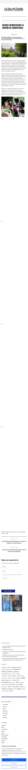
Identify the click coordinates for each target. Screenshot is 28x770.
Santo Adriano (4, 738)
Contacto (5, 715)
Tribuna (4, 708)
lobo (11, 682)
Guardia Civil (8, 680)
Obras (18, 682)
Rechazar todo (14, 767)
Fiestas (9, 678)
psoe (17, 684)
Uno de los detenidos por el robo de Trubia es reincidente (14, 542)
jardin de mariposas (13, 531)
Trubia (2, 742)
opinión (22, 682)
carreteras (13, 673)
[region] (14, 757)
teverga (10, 689)
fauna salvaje (4, 678)
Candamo (16, 671)
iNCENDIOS (14, 680)
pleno (7, 684)
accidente (4, 667)
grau (3, 680)
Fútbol (13, 678)
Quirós (2, 733)
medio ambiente (21, 531)
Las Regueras (6, 682)
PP (9, 684)
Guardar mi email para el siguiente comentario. (13, 574)
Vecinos (3, 691)
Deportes (14, 675)
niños (2, 533)
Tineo (14, 689)
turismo (23, 689)
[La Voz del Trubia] (14, 9)
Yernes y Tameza (9, 691)
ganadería (17, 678)
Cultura (9, 675)
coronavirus (4, 675)
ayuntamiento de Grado (16, 667)
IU (18, 680)
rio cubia (6, 533)
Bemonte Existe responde (7, 649)
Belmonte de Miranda (7, 671)
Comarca (5, 706)
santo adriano (15, 686)
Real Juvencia (4, 686)
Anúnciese (5, 711)
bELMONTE (16, 669)
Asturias (8, 667)
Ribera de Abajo (4, 735)
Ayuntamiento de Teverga (7, 669)
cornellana (18, 673)
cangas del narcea (6, 673)
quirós (21, 684)
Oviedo (3, 684)
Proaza (13, 684)
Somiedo (4, 689)
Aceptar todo (14, 759)
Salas (9, 686)
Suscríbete (5, 713)
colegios (3, 531)
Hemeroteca (5, 704)
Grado (7, 531)
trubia (19, 689)
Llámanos (5, 717)
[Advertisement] (14, 627)
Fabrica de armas (20, 675)
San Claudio (4, 736)
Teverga (3, 740)
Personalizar (14, 763)
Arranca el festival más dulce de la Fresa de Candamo (14, 550)
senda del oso (22, 686)
